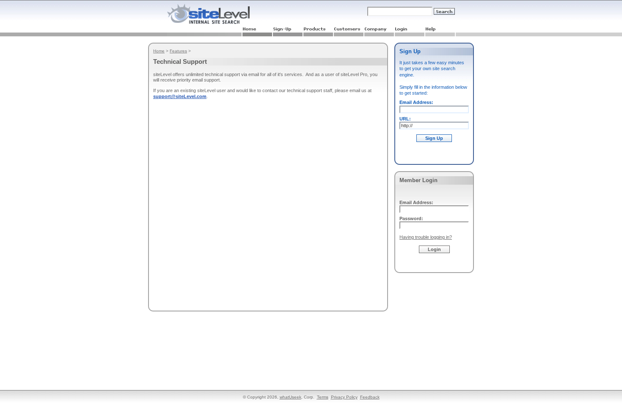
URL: (405, 118)
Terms (322, 397)
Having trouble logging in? (425, 237)
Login (434, 249)
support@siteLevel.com (179, 96)
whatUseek (290, 397)
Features (178, 51)
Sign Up (434, 138)
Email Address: (416, 102)
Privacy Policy (344, 397)
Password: (411, 218)
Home (159, 51)
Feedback (370, 397)
